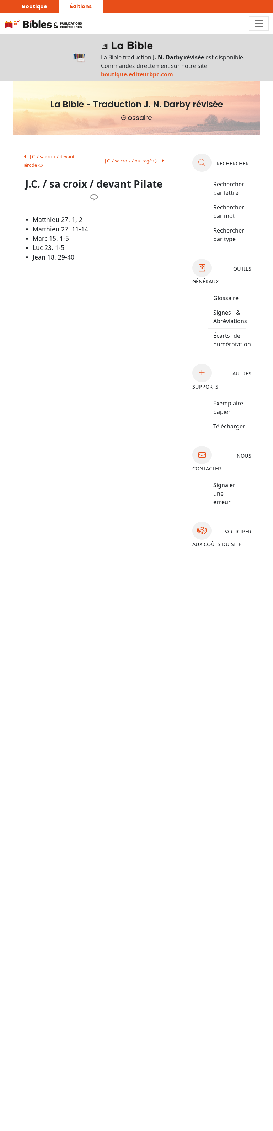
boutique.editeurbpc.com (137, 74)
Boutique (34, 6)
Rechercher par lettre (228, 188)
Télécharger (229, 426)
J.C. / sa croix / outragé (131, 161)
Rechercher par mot (228, 211)
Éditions (81, 6)
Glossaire (226, 298)
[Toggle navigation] (259, 23)
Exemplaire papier (228, 407)
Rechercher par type (228, 234)
